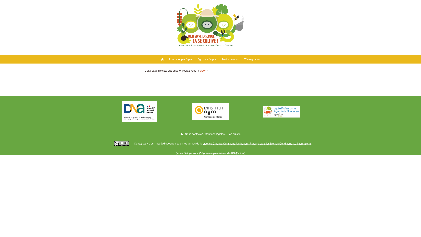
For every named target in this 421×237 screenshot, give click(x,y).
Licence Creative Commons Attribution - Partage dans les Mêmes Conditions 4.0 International (257, 143)
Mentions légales (215, 134)
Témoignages (252, 59)
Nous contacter (194, 134)
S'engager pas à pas (181, 59)
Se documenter (230, 59)
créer (203, 70)
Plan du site (234, 134)
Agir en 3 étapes (207, 59)
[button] (182, 134)
